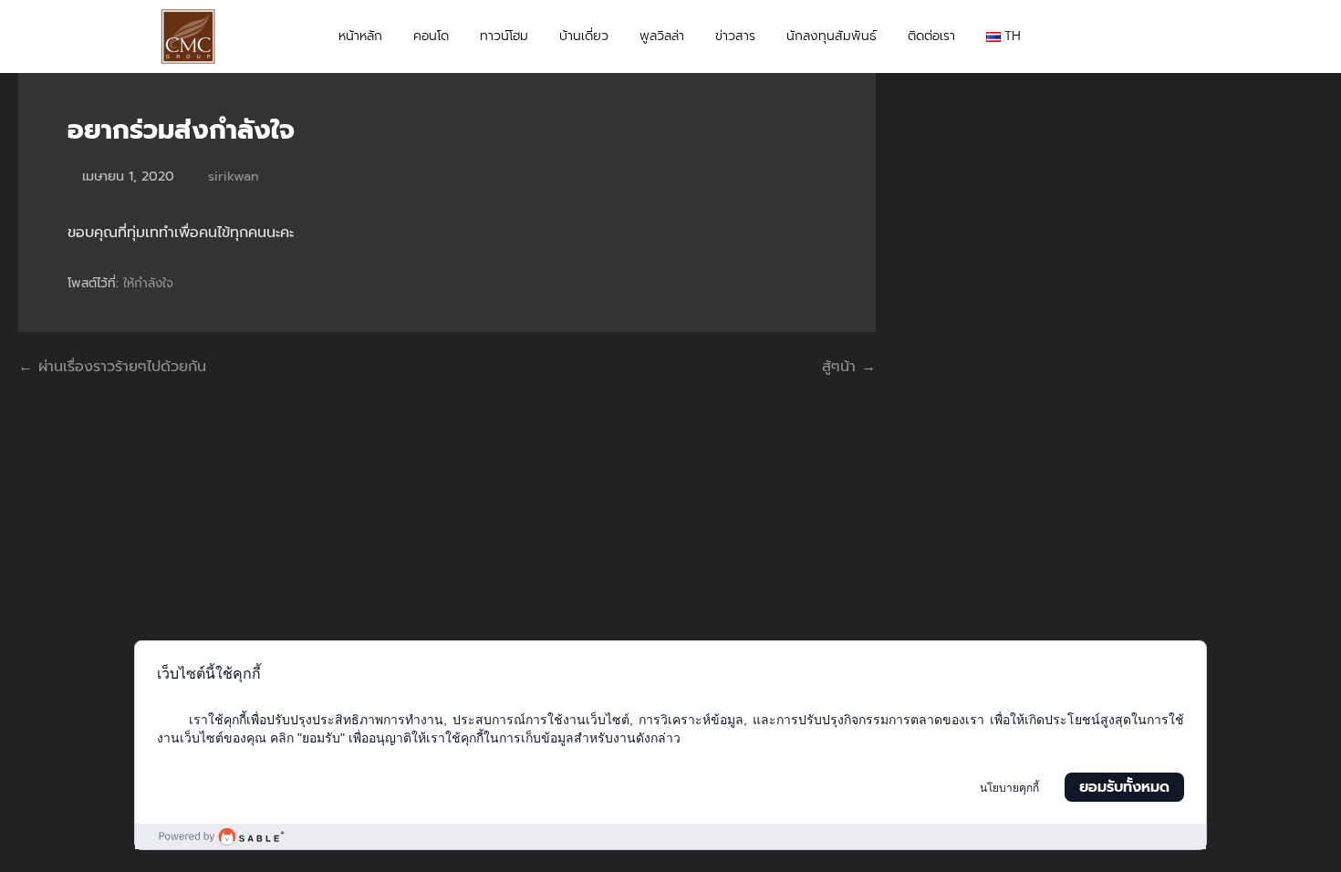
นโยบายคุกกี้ (1009, 788)
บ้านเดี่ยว (583, 36)
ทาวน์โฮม (504, 36)
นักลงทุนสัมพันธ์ (831, 36)
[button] (1164, 36)
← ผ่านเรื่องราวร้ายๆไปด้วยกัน (112, 367)
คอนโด (431, 36)
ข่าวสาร (735, 36)
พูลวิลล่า (661, 36)
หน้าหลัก (360, 36)
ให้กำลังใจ (148, 283)
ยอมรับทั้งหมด (1124, 787)
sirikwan (233, 176)
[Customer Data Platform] (670, 836)
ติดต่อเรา (931, 36)
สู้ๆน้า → (849, 367)
